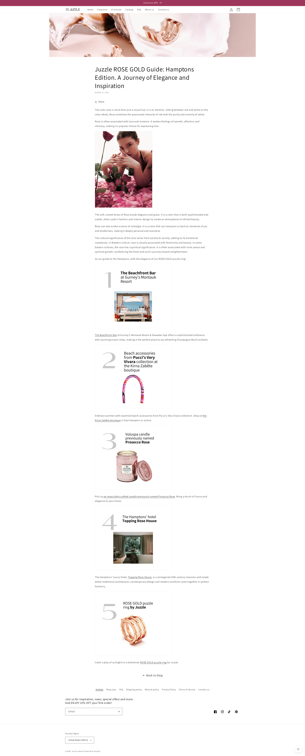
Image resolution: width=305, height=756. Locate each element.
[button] (224, 9)
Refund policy (152, 689)
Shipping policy (134, 689)
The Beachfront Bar (106, 335)
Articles (99, 689)
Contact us (203, 689)
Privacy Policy (169, 689)
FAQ (121, 689)
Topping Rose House (140, 577)
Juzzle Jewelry (78, 751)
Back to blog (154, 675)
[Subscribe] (118, 711)
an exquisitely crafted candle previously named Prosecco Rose (139, 496)
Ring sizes (111, 689)
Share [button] (101, 101)
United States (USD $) (78, 740)
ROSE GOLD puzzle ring (153, 662)
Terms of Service (187, 689)
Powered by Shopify (92, 751)
